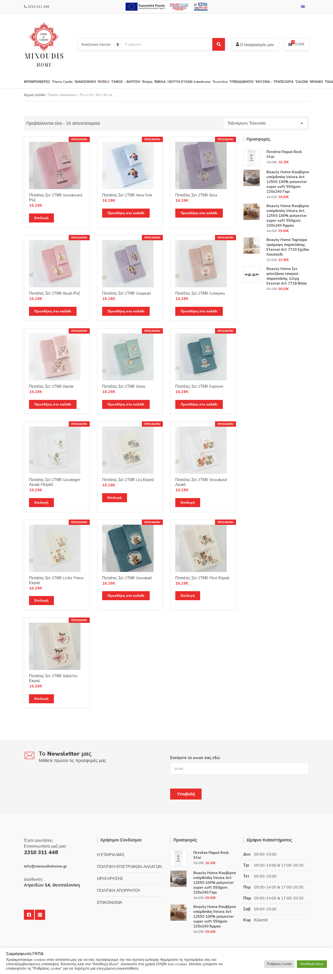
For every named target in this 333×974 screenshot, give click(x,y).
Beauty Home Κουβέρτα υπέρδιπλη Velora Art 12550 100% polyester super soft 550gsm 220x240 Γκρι (287, 182)
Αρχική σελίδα (34, 95)
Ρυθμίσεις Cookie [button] (279, 964)
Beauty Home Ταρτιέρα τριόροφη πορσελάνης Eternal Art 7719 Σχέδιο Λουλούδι (287, 247)
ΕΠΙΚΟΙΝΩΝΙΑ (109, 902)
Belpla (147, 82)
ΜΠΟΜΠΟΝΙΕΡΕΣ (37, 82)
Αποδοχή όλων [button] (311, 964)
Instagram (40, 915)
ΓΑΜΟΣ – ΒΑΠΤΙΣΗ (126, 82)
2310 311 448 (38, 6)
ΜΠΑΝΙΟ (316, 82)
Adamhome (202, 82)
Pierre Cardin (63, 82)
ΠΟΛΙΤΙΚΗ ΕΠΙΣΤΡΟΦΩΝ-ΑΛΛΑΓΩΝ (129, 866)
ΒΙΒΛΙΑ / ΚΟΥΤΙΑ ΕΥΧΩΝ (173, 82)
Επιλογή (41, 218)
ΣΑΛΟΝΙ (302, 82)
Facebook (29, 915)
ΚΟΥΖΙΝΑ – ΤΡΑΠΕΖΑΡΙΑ (275, 82)
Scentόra (220, 82)
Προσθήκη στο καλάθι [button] (126, 213)
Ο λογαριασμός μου (256, 45)
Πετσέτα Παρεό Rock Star (284, 154)
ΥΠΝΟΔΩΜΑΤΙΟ (242, 82)
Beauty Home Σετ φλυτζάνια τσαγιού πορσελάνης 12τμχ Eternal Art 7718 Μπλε (286, 276)
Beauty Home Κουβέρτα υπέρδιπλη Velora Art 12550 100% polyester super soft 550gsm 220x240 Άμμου (287, 215)
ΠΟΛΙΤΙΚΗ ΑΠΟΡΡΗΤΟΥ (118, 890)
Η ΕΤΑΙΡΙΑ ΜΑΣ (111, 855)
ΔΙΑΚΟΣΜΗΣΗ (85, 82)
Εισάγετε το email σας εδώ (195, 758)
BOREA (103, 82)
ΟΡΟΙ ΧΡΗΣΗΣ (110, 878)
